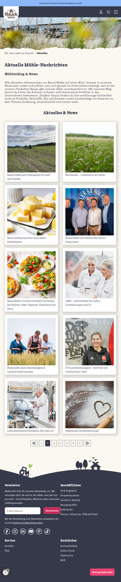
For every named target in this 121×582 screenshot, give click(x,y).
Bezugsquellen (68, 505)
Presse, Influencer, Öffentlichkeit (79, 514)
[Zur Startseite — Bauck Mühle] (11, 13)
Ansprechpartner (69, 495)
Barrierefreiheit (68, 546)
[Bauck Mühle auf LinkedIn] (23, 531)
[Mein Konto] (101, 12)
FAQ (7, 550)
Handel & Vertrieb (70, 500)
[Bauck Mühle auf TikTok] (47, 531)
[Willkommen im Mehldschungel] (89, 404)
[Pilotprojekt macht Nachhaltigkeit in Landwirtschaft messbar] (31, 341)
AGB (62, 560)
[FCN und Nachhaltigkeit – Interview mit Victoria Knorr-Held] (89, 341)
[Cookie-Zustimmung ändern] (6, 572)
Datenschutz (67, 550)
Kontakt (9, 546)
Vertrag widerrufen (102, 572)
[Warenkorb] (108, 12)
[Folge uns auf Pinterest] (39, 531)
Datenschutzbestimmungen (28, 523)
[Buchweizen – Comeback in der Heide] (89, 148)
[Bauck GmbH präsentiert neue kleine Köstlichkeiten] (31, 211)
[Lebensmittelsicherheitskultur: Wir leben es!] (31, 404)
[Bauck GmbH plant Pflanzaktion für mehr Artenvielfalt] (31, 148)
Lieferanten (66, 509)
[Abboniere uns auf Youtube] (31, 531)
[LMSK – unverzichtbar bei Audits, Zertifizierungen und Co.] (89, 274)
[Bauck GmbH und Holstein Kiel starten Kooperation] (89, 211)
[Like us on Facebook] (7, 531)
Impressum (66, 555)
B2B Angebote (68, 490)
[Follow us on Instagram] (15, 531)
